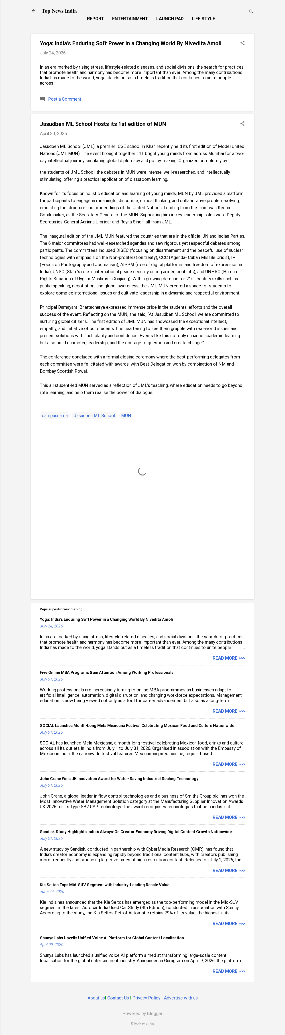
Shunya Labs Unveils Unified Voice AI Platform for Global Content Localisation (112, 937)
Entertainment (130, 18)
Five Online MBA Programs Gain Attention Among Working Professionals (106, 672)
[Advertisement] (142, 558)
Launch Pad (170, 18)
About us (96, 998)
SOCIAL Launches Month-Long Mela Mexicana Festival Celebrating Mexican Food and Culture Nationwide (137, 725)
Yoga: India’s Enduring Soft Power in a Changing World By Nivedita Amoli (131, 43)
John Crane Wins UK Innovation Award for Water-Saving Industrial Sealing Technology (119, 778)
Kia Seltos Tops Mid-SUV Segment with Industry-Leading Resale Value (104, 884)
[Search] (251, 12)
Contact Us (118, 998)
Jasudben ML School (94, 415)
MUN (126, 415)
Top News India (59, 10)
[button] (242, 43)
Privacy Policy (146, 998)
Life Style (203, 18)
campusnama (55, 415)
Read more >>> (229, 658)
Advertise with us (181, 998)
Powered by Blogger (142, 1013)
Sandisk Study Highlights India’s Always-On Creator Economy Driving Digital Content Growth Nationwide (136, 831)
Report (95, 18)
